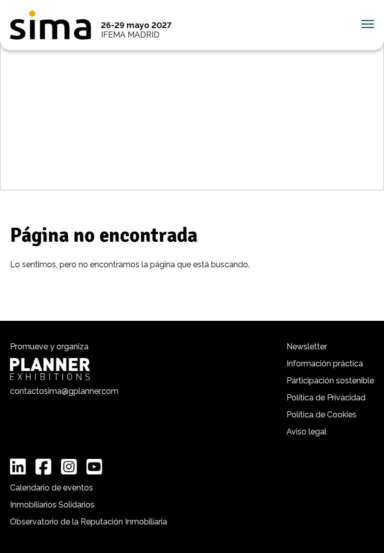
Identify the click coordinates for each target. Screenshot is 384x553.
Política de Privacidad (326, 397)
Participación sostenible (330, 380)
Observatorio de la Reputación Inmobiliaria (88, 521)
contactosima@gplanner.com (64, 391)
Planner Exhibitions (50, 369)
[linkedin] (18, 467)
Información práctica (324, 363)
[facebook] (44, 467)
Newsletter (306, 346)
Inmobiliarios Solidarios (52, 504)
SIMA (50, 25)
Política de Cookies (321, 414)
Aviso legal (306, 431)
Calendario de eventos (51, 487)
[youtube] (94, 467)
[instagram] (69, 467)
